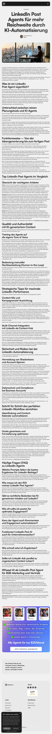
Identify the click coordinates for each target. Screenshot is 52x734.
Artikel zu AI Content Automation (15, 340)
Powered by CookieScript (11, 731)
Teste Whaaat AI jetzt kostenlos (9, 595)
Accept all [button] (6, 728)
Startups (8, 703)
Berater (7, 707)
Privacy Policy (5, 725)
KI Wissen (8, 710)
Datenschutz (31, 705)
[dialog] (11, 722)
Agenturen (8, 705)
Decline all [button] (16, 728)
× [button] (20, 713)
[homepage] (4, 3)
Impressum (31, 703)
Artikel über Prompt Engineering (21, 459)
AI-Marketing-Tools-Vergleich (41, 220)
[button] (47, 3)
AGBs (29, 707)
